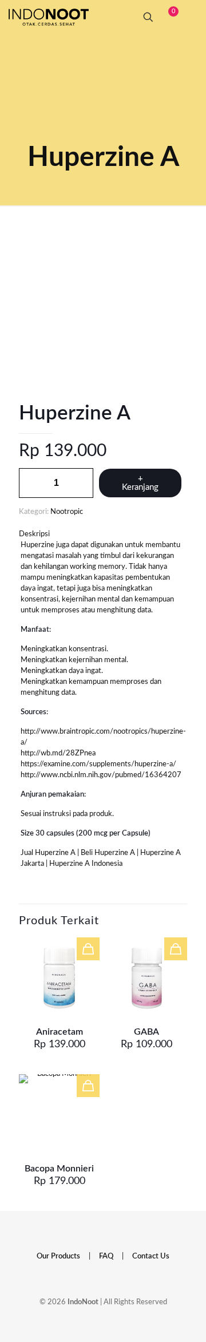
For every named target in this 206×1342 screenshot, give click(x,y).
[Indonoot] (49, 17)
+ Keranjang (140, 483)
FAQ (106, 1256)
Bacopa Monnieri (59, 1168)
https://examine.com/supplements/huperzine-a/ (98, 764)
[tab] (103, 534)
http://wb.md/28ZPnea (58, 753)
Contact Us (150, 1256)
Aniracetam (59, 1031)
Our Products (58, 1256)
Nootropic (66, 512)
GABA (146, 1031)
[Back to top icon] (174, 1319)
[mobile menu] (190, 17)
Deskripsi (34, 534)
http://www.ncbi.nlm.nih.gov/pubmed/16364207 (101, 775)
